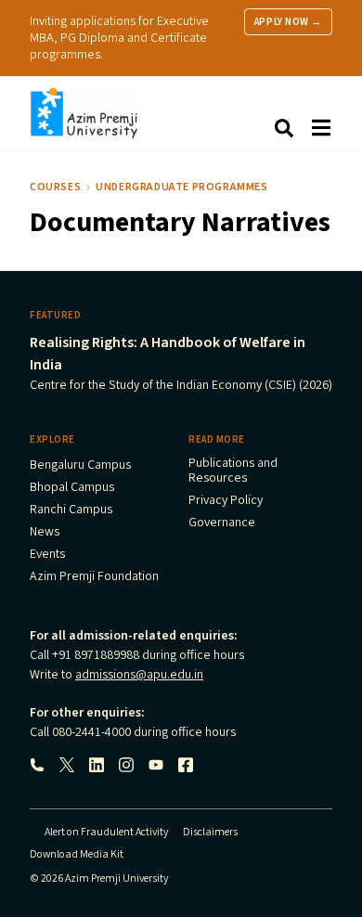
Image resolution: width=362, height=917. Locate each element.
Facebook (185, 765)
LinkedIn (96, 765)
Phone (37, 765)
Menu (321, 127)
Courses (55, 187)
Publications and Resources (233, 471)
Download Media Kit (76, 854)
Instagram (126, 765)
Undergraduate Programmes (181, 187)
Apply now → (288, 22)
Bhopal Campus (72, 488)
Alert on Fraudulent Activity (106, 832)
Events (47, 555)
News (44, 532)
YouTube (156, 765)
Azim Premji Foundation (94, 577)
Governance (221, 523)
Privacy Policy (225, 501)
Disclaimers (210, 832)
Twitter (67, 765)
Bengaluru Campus (80, 466)
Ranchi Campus (71, 510)
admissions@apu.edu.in (139, 674)
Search (284, 127)
